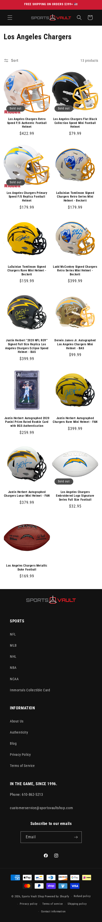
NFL (13, 634)
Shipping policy (77, 903)
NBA (13, 668)
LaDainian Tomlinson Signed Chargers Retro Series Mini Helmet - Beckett (75, 196)
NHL (13, 656)
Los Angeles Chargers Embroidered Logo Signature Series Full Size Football (75, 495)
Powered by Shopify (57, 896)
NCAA (14, 679)
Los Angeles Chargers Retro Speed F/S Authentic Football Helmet (27, 122)
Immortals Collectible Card (30, 690)
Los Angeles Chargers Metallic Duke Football (26, 567)
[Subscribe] (76, 837)
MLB (13, 645)
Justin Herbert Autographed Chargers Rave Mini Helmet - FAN (75, 420)
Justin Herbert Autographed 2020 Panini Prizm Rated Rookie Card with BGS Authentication (27, 422)
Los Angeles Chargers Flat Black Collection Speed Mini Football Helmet (75, 122)
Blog (13, 743)
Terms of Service (22, 766)
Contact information (53, 911)
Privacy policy (29, 903)
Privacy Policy (20, 755)
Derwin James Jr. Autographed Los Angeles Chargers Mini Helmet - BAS (75, 344)
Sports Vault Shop (33, 896)
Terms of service (52, 903)
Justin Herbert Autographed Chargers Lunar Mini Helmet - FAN (27, 494)
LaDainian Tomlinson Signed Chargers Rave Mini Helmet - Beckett (26, 270)
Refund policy (82, 896)
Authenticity (19, 732)
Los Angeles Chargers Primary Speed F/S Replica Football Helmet (27, 196)
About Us (17, 721)
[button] (9, 17)
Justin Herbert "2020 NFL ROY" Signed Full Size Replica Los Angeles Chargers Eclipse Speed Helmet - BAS (27, 346)
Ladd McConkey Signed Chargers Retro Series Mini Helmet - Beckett (75, 270)
